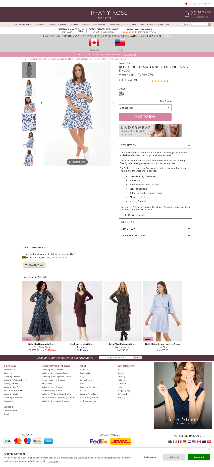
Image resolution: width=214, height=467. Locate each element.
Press (82, 383)
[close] (208, 449)
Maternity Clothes (68, 25)
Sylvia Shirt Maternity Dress (122, 344)
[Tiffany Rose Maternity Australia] (204, 441)
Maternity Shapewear (13, 397)
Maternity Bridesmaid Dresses (55, 401)
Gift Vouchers (124, 394)
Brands (151, 25)
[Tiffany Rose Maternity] (91, 20)
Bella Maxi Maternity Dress (42, 344)
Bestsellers (8, 373)
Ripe (128, 63)
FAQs (120, 369)
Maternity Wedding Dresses (16, 380)
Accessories (129, 25)
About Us (84, 369)
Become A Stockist (88, 394)
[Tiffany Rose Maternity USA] (194, 441)
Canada (94, 50)
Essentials (115, 25)
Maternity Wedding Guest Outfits (56, 376)
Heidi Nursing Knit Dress (82, 344)
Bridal (6, 414)
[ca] (94, 47)
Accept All (199, 457)
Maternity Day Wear (12, 387)
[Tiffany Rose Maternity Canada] (199, 441)
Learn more (53, 461)
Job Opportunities (88, 401)
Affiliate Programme (89, 397)
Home (25, 59)
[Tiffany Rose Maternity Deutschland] (184, 441)
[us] (120, 47)
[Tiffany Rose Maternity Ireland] (175, 441)
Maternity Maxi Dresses (52, 387)
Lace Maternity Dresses (52, 390)
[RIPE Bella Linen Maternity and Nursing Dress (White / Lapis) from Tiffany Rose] (29, 70)
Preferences (150, 457)
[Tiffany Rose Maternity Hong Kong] (208, 441)
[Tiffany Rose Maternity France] (179, 441)
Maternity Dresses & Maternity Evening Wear (68, 59)
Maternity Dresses (45, 25)
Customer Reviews (88, 387)
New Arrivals (9, 369)
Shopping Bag (124, 390)
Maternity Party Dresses (52, 369)
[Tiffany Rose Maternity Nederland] (189, 441)
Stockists (83, 390)
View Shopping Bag (199, 17)
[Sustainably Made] (81, 31)
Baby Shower (47, 383)
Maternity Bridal (24, 25)
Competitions (86, 380)
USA (120, 50)
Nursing (85, 25)
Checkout (163, 25)
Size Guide (165, 101)
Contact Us (122, 383)
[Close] (168, 35)
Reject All (174, 457)
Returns (121, 380)
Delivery (121, 376)
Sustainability (85, 373)
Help (120, 387)
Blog (82, 376)
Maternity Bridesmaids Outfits (55, 373)
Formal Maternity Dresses (53, 380)
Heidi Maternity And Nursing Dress (162, 344)
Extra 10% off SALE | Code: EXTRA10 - (107, 54)
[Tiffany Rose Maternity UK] (170, 441)
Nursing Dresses (11, 383)
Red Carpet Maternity (13, 390)
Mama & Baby (99, 25)
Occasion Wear (10, 410)
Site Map (122, 397)
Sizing (120, 373)
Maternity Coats (11, 394)
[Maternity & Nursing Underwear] (150, 138)
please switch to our (141, 35)
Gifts (141, 25)
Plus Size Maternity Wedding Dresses (58, 397)
